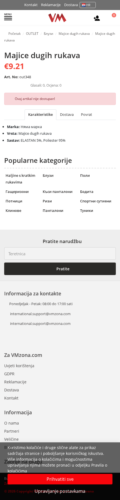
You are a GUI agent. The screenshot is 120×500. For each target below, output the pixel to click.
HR (88, 5)
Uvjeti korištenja (19, 365)
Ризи (47, 201)
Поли (85, 175)
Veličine (11, 439)
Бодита (86, 191)
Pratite (62, 268)
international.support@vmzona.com (40, 313)
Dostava (71, 4)
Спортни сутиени (95, 201)
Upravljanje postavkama (60, 491)
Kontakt (31, 4)
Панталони (53, 210)
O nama (11, 423)
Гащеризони (17, 191)
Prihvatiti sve (60, 479)
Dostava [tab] (67, 114)
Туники (86, 210)
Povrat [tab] (86, 114)
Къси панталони (58, 191)
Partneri (11, 431)
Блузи (48, 175)
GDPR (9, 373)
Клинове (13, 210)
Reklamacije (51, 4)
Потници (14, 201)
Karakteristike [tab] (40, 114)
